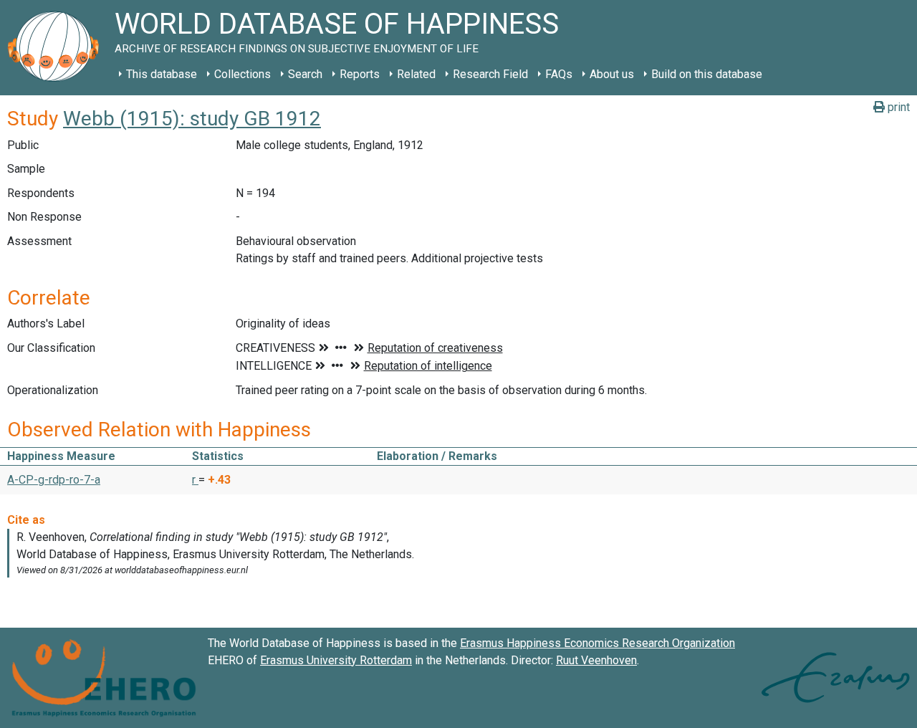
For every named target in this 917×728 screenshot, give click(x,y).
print (897, 107)
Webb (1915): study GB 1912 (192, 118)
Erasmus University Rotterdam (336, 660)
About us (612, 74)
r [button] (195, 480)
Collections (242, 74)
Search (305, 74)
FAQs (558, 74)
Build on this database (706, 74)
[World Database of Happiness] (57, 47)
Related (416, 74)
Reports (360, 74)
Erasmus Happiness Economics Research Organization (597, 643)
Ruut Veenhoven (596, 660)
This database (161, 74)
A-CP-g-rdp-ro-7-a (53, 480)
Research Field (490, 74)
